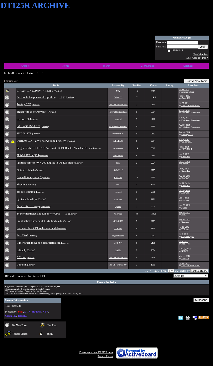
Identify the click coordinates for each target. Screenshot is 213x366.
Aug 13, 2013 (184, 176)
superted (118, 119)
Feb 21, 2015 (184, 96)
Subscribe (201, 299)
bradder (118, 250)
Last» (157, 271)
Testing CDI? (24, 104)
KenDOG (118, 177)
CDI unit (21, 257)
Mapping (22, 184)
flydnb (118, 206)
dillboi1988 (118, 221)
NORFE (184, 251)
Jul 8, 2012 (183, 234)
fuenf (118, 163)
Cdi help (21, 250)
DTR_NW (118, 243)
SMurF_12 (118, 170)
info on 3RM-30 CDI (28, 126)
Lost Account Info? (197, 57)
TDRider (118, 228)
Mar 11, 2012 (184, 256)
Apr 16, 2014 (184, 132)
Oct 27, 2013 (184, 161)
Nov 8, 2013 (184, 154)
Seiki (20, 311)
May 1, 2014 (184, 118)
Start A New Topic (196, 81)
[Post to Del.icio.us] (194, 317)
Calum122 (118, 97)
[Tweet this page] (180, 317)
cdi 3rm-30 (23, 118)
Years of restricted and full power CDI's (38, 213)
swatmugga (118, 148)
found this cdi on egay (29, 206)
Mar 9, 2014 (184, 139)
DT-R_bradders (32, 311)
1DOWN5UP (186, 149)
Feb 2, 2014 (184, 147)
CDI (41, 72)
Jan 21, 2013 (184, 183)
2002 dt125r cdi (26, 169)
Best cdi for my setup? (29, 177)
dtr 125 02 (22, 235)
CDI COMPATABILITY (40, 90)
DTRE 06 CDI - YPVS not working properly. (41, 140)
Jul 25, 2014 (184, 103)
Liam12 (118, 185)
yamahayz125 (118, 134)
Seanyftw (185, 258)
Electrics (30, 72)
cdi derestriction (26, 191)
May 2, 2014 (184, 110)
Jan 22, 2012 (184, 263)
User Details (147, 65)
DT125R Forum (13, 72)
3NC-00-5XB (24, 133)
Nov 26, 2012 (184, 205)
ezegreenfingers (118, 235)
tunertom (118, 199)
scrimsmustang (187, 92)
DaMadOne (118, 155)
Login (203, 46)
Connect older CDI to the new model (37, 228)
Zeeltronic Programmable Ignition (36, 97)
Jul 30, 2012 (184, 227)
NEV (118, 91)
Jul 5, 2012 (183, 241)
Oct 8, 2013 (184, 168)
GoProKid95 (118, 141)
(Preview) (58, 91)
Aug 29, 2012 (184, 212)
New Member (200, 54)
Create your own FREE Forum (96, 352)
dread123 (22, 316)
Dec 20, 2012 (184, 190)
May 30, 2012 (185, 249)
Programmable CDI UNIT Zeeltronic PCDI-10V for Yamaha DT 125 (54, 148)
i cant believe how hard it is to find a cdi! (40, 220)
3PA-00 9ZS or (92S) (28, 155)
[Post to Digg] (188, 317)
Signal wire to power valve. (32, 111)
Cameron (185, 222)
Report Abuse (105, 356)
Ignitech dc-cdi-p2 (27, 199)
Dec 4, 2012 (184, 198)
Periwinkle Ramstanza (118, 112)
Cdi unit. (22, 264)
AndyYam (185, 193)
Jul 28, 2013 (184, 89)
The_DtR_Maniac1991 (118, 104)
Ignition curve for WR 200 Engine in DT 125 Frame (46, 162)
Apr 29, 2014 (184, 125)
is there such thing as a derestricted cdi (38, 242)
